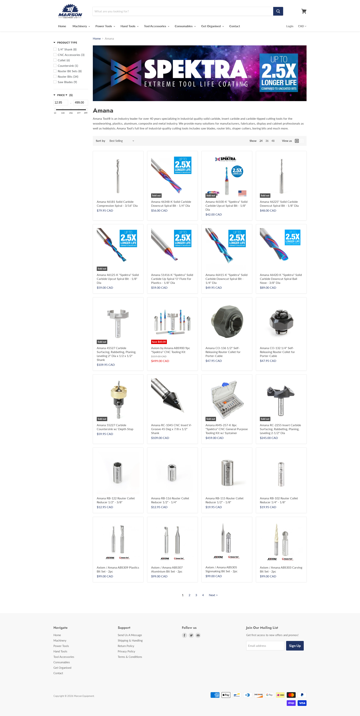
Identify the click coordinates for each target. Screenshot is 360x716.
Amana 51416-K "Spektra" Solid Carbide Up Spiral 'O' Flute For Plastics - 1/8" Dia (172, 278)
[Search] (278, 11)
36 (267, 140)
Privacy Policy (126, 651)
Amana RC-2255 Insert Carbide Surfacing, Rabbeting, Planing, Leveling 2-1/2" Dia (280, 429)
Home (62, 26)
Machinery (80, 26)
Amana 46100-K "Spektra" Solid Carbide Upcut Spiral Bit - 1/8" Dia (227, 205)
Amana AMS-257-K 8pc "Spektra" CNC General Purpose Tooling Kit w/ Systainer (227, 429)
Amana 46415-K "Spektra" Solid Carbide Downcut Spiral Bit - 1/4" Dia (227, 278)
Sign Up (295, 646)
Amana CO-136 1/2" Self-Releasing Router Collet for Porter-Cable (223, 352)
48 (273, 140)
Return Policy (126, 646)
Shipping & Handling (130, 640)
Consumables (184, 26)
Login (289, 26)
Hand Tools (128, 26)
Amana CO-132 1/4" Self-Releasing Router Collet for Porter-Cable (277, 352)
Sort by (100, 140)
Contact (234, 26)
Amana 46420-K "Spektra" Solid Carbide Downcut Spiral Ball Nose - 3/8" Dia (281, 278)
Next (212, 595)
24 (261, 140)
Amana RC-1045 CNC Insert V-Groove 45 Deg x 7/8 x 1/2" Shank (171, 429)
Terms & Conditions (130, 656)
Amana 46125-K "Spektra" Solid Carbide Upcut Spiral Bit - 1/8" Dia (118, 278)
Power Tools (104, 26)
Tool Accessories (155, 26)
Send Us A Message (130, 635)
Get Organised (211, 26)
